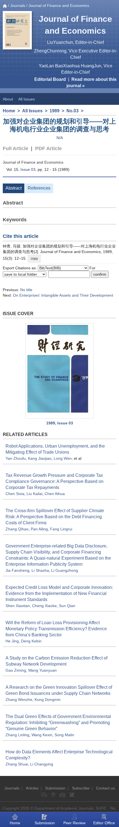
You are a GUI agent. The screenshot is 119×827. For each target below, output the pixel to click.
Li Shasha (40, 570)
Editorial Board (50, 79)
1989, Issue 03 (59, 423)
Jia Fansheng (17, 570)
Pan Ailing (39, 529)
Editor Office (104, 823)
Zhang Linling (17, 735)
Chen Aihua (55, 493)
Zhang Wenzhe (19, 699)
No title (26, 290)
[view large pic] (59, 371)
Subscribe (80, 788)
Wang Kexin (42, 735)
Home (9, 110)
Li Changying (41, 764)
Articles (32, 788)
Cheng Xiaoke (44, 605)
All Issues (26, 99)
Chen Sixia (15, 493)
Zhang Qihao (17, 529)
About (8, 99)
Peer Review (74, 823)
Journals (17, 5)
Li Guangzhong (64, 570)
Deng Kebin (31, 641)
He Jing (12, 641)
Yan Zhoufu (16, 458)
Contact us (105, 788)
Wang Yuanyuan (42, 670)
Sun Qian (67, 605)
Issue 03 (27, 169)
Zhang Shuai (17, 764)
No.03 (72, 110)
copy (34, 258)
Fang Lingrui (61, 529)
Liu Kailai (34, 493)
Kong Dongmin (48, 699)
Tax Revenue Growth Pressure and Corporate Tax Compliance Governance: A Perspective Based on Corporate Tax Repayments (55, 481)
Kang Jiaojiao (39, 458)
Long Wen (63, 458)
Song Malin (64, 735)
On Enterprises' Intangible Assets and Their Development (63, 295)
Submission (55, 788)
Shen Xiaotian (18, 605)
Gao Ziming (16, 670)
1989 (55, 110)
